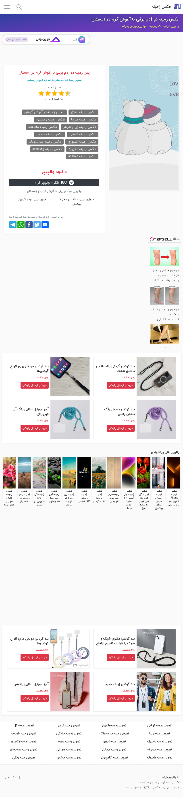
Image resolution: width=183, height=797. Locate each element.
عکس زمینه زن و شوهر (79, 127)
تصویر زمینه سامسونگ (114, 733)
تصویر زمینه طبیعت (23, 733)
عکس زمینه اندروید (82, 149)
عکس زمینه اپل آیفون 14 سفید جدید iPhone (129, 500)
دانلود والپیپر (54, 172)
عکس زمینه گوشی (82, 134)
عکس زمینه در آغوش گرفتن (44, 112)
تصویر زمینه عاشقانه (160, 757)
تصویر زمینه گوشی (159, 725)
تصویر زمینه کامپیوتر (114, 757)
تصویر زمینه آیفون (114, 741)
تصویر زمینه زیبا (159, 733)
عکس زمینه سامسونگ (45, 142)
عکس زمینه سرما (83, 119)
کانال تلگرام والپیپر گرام (51, 183)
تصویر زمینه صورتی (68, 749)
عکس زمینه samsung (47, 149)
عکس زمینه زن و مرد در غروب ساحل (69, 498)
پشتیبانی (10, 777)
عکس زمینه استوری (82, 142)
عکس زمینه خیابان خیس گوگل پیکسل (159, 500)
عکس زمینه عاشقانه (42, 127)
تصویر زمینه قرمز (69, 725)
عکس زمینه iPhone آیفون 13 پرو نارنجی (173, 498)
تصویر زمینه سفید (68, 741)
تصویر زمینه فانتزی (114, 725)
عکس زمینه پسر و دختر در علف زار (24, 496)
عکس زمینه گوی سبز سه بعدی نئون (54, 496)
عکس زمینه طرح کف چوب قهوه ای (113, 496)
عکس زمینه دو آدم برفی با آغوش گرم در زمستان (135, 19)
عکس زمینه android (82, 156)
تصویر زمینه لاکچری (24, 741)
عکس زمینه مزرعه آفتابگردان (99, 496)
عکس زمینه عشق (83, 112)
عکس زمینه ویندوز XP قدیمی (84, 496)
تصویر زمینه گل (24, 725)
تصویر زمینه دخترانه (160, 741)
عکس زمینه (161, 6)
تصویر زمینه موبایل (114, 749)
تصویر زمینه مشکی (68, 733)
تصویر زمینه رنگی (23, 757)
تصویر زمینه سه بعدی (23, 749)
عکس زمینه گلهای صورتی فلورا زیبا (9, 498)
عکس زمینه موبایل (49, 134)
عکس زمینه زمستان (50, 119)
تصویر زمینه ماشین (68, 757)
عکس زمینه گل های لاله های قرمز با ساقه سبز (144, 500)
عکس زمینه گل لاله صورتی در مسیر (39, 498)
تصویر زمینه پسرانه (159, 749)
